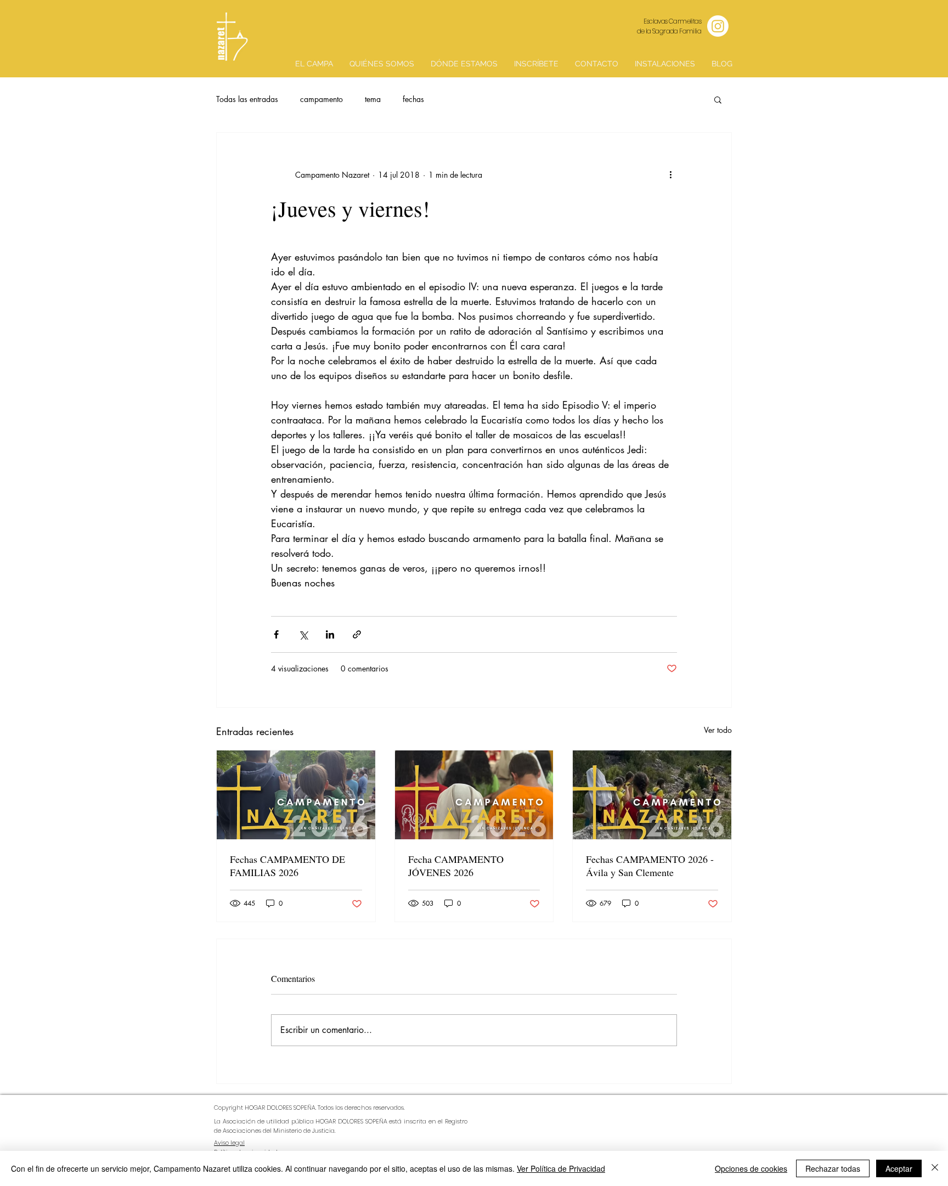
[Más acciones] (670, 174)
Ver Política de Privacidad (561, 1168)
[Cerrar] (934, 1168)
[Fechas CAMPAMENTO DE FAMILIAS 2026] (296, 794)
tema (373, 99)
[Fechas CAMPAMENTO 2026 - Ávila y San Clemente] (652, 794)
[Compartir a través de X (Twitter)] (303, 634)
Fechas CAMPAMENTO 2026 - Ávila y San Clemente (650, 865)
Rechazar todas (832, 1168)
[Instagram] (718, 26)
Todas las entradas (247, 99)
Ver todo (718, 730)
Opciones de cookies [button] (751, 1168)
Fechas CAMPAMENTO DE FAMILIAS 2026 (287, 865)
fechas (413, 99)
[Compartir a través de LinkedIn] (330, 634)
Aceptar (898, 1168)
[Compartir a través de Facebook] (276, 634)
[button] (718, 99)
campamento (321, 99)
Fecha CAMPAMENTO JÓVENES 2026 (456, 865)
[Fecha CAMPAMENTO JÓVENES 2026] (474, 794)
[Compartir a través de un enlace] (357, 634)
